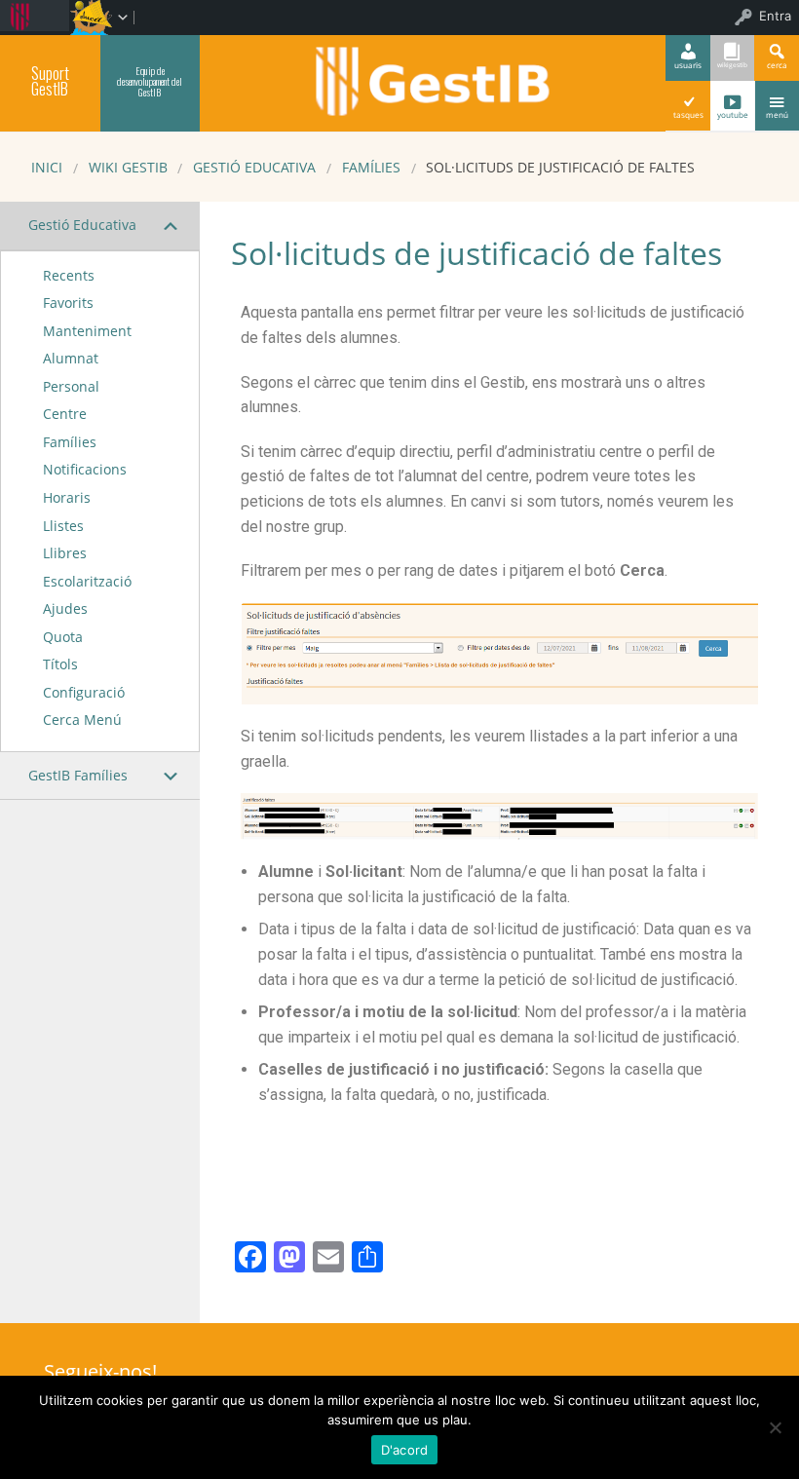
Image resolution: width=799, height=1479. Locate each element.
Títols (60, 664)
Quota (63, 636)
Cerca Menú (82, 719)
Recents (69, 275)
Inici (46, 167)
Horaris (67, 497)
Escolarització (87, 581)
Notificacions (85, 469)
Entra (775, 15)
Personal (71, 386)
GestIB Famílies (78, 775)
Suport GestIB (50, 80)
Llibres (65, 553)
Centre (65, 413)
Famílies (371, 167)
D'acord (405, 1450)
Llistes (63, 525)
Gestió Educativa (254, 167)
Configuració (84, 692)
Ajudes (65, 608)
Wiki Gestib (128, 167)
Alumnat (70, 358)
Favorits (68, 302)
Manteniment (87, 331)
